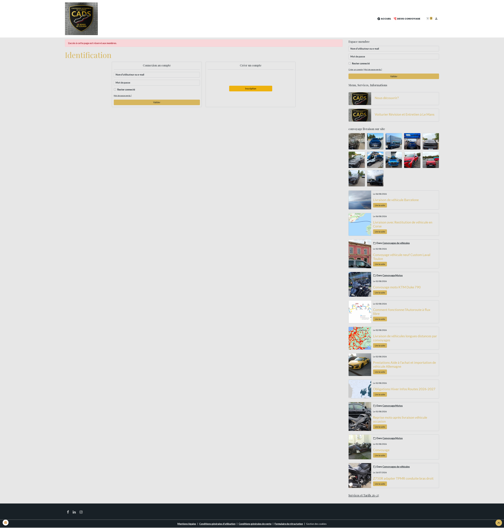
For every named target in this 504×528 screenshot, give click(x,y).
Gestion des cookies (316, 523)
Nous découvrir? (387, 98)
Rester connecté (126, 89)
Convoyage (381, 450)
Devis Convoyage (408, 18)
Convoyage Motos (392, 275)
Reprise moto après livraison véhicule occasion (400, 419)
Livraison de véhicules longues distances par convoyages (405, 338)
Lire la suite (380, 205)
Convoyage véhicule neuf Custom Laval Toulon (401, 257)
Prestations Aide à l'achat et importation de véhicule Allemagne (404, 364)
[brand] (82, 18)
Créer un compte (355, 69)
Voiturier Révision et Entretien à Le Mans (404, 114)
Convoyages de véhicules (396, 243)
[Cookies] (6, 523)
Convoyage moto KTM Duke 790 (397, 287)
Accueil (385, 18)
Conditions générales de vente (255, 523)
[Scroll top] (498, 522)
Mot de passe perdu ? (123, 96)
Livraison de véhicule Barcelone (396, 200)
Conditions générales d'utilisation (217, 523)
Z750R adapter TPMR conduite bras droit (403, 478)
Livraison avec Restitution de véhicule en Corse (402, 224)
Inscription (250, 88)
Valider (156, 102)
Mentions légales (186, 523)
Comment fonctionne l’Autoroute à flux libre (401, 312)
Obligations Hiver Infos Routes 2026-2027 (404, 389)
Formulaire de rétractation (289, 523)
